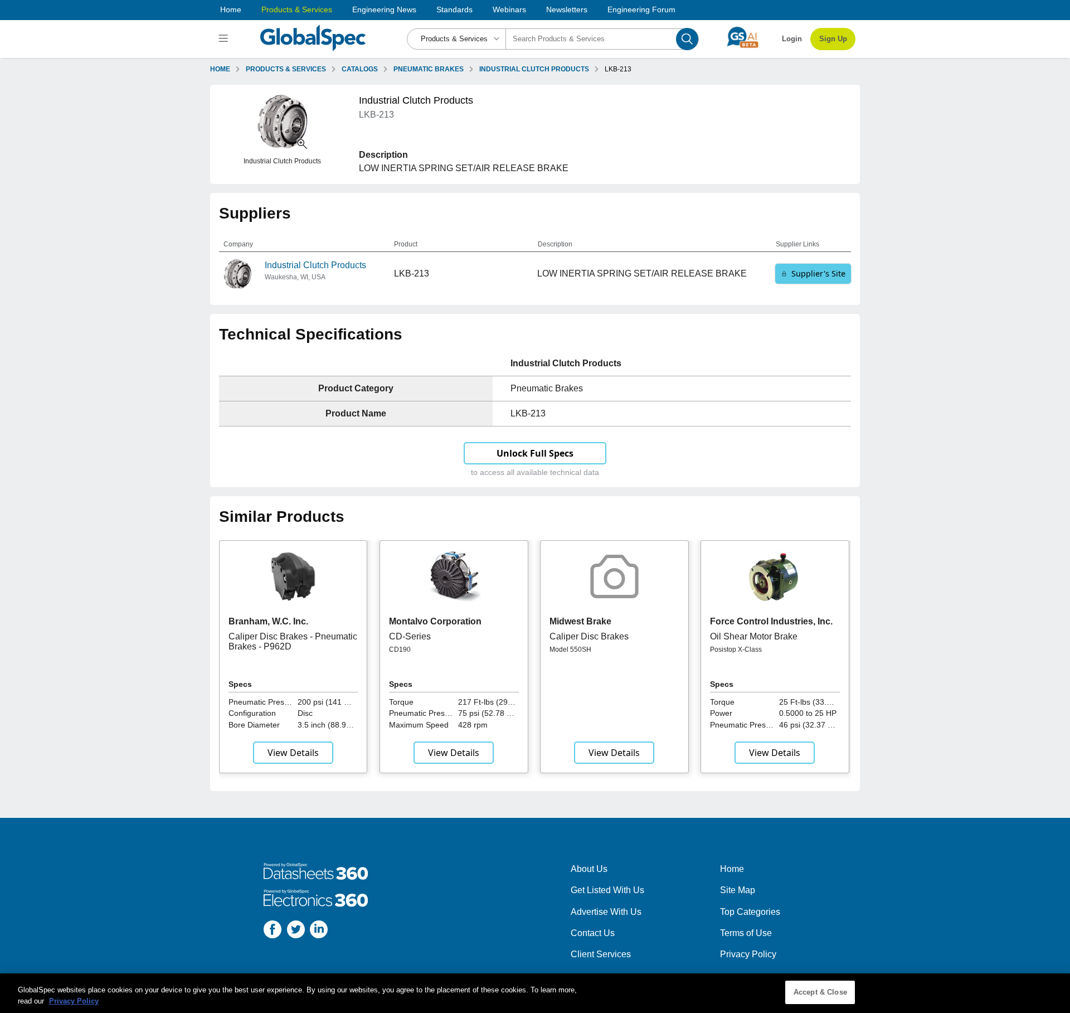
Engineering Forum (641, 9)
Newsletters (566, 9)
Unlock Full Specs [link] (535, 453)
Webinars (509, 9)
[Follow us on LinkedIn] (319, 931)
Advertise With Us (606, 912)
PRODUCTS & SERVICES (286, 69)
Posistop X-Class (736, 649)
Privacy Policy (748, 954)
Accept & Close (820, 992)
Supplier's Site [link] (818, 273)
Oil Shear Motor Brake (753, 636)
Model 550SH (570, 649)
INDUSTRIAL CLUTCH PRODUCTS (534, 69)
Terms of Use (746, 933)
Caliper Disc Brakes (589, 636)
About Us (589, 869)
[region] (535, 993)
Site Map (737, 890)
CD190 (400, 649)
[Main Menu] (224, 39)
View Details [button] (293, 753)
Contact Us (593, 933)
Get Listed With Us (607, 890)
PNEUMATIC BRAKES (428, 69)
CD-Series (410, 636)
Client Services (601, 954)
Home (230, 9)
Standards (454, 9)
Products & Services (296, 9)
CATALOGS (360, 69)
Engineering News (384, 9)
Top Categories (750, 912)
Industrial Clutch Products (315, 265)
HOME (220, 69)
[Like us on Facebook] (272, 931)
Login (792, 39)
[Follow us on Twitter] (296, 931)
